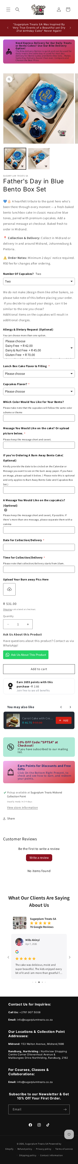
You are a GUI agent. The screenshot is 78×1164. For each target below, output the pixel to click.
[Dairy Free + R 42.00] (37, 346)
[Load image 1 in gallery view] (15, 159)
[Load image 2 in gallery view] (39, 159)
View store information (22, 807)
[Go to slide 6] (42, 982)
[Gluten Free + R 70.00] (37, 355)
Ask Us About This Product (28, 654)
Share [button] (11, 818)
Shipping (7, 609)
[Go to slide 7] (45, 982)
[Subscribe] (64, 1109)
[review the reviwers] (17, 952)
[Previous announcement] (7, 27)
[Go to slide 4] (35, 982)
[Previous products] (61, 707)
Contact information (51, 1155)
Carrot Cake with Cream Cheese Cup (37, 718)
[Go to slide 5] (39, 982)
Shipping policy (27, 1155)
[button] (8, 9)
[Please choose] (37, 341)
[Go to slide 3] (32, 982)
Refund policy (24, 1148)
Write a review (39, 857)
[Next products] (70, 707)
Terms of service (64, 1148)
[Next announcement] (70, 27)
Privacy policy (43, 1148)
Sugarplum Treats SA (36, 1143)
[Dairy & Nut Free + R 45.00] (37, 350)
